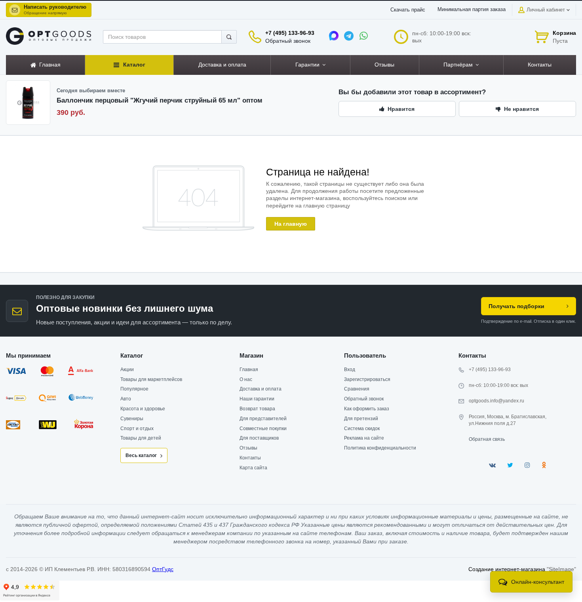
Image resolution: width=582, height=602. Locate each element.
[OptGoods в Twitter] (510, 465)
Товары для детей (140, 438)
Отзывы (248, 448)
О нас (246, 379)
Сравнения (356, 389)
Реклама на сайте (364, 438)
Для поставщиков (259, 438)
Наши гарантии (257, 399)
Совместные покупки (263, 428)
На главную (290, 224)
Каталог (131, 355)
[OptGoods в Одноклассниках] (544, 465)
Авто (125, 399)
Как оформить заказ (366, 408)
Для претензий (361, 418)
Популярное (134, 389)
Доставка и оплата (260, 389)
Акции (127, 369)
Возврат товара (257, 408)
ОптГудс (162, 569)
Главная (249, 369)
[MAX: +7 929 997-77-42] (333, 35)
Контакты (250, 458)
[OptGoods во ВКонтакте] (492, 465)
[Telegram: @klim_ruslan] (348, 35)
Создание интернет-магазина (506, 569)
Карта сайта (253, 468)
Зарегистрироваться (367, 379)
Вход (349, 369)
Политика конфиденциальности (380, 448)
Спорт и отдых (137, 428)
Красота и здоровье (142, 408)
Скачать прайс (407, 10)
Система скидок (362, 428)
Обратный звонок (287, 41)
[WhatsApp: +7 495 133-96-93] (364, 35)
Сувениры (131, 418)
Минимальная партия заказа (471, 9)
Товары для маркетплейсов (151, 379)
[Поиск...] (229, 37)
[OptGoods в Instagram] (527, 465)
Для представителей (263, 418)
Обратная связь (487, 439)
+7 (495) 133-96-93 (289, 33)
